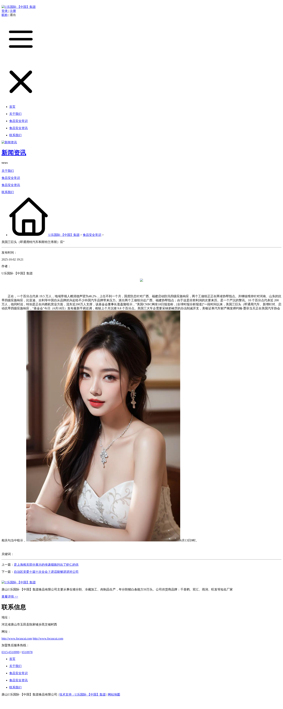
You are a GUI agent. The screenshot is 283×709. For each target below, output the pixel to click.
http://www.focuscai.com (17, 638)
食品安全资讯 (11, 185)
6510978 (27, 652)
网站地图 (114, 694)
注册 (13, 11)
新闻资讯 (14, 152)
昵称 (5, 15)
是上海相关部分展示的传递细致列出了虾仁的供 (46, 564)
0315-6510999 (10, 652)
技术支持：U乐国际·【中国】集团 (82, 694)
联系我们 (8, 192)
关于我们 (8, 170)
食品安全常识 (11, 178)
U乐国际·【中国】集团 (64, 234)
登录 (5, 11)
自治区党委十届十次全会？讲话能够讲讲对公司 (46, 571)
